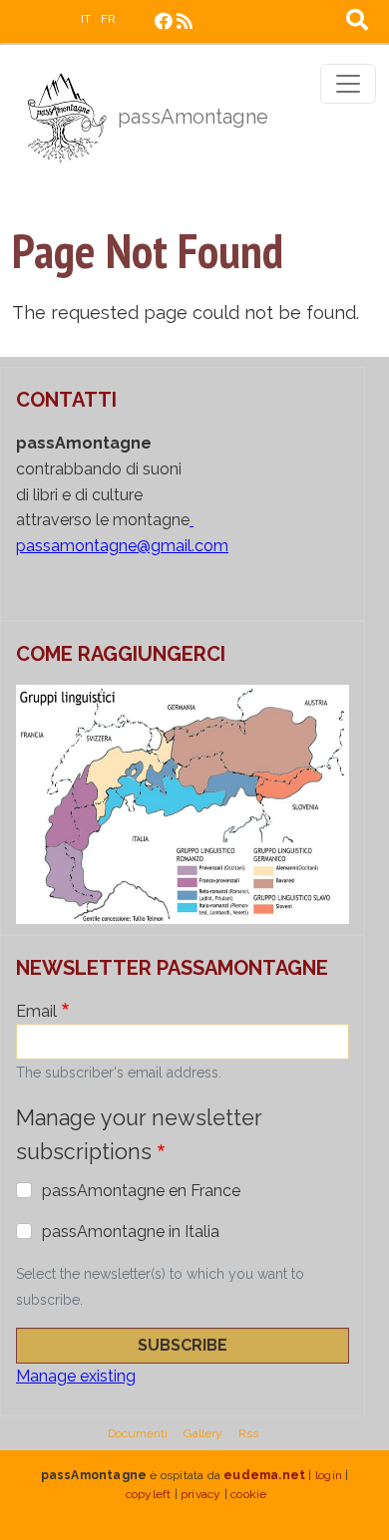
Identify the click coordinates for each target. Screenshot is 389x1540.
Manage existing (76, 1376)
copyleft (149, 1494)
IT (86, 19)
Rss (248, 1433)
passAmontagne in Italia (130, 1231)
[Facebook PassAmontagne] (164, 21)
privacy (200, 1494)
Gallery (203, 1433)
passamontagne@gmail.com (122, 545)
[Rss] (185, 21)
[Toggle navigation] (348, 84)
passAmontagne (190, 117)
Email (36, 1011)
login (328, 1475)
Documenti (138, 1433)
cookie (248, 1494)
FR (108, 19)
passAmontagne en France (141, 1190)
